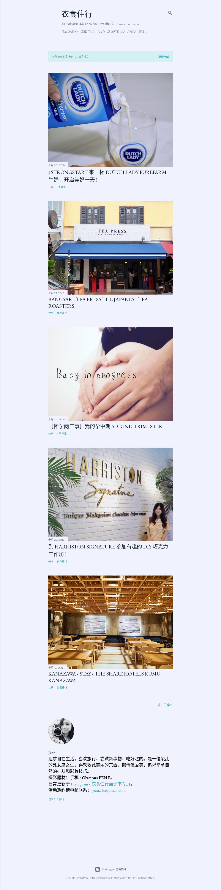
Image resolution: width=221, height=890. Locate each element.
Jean (52, 752)
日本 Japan (70, 32)
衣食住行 (76, 14)
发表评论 (62, 313)
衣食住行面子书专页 (111, 784)
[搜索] (170, 12)
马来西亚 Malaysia (121, 32)
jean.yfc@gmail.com (109, 790)
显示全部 (163, 56)
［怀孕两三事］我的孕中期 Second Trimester (105, 426)
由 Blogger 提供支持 (114, 869)
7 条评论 (62, 433)
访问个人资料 (56, 799)
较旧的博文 (165, 705)
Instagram (79, 784)
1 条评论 (61, 187)
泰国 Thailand (93, 32)
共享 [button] (51, 187)
